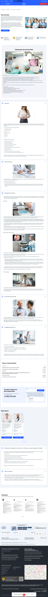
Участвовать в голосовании (10, 579)
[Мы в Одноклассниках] (22, 534)
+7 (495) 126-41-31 (8, 3)
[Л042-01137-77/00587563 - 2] (18, 505)
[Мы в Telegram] (15, 534)
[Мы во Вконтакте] (25, 534)
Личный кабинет (44, 1)
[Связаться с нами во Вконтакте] (5, 534)
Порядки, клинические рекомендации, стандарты (31, 550)
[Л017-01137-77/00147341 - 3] (29, 505)
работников (9, 559)
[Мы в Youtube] (20, 534)
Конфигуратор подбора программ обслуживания (29, 538)
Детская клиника (4, 569)
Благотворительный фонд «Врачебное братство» (16, 567)
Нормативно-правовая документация (29, 549)
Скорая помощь (4, 571)
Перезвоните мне (8, 4)
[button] (4, 4)
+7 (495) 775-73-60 (10, 396)
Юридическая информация (28, 548)
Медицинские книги (4, 572)
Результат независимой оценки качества (11, 580)
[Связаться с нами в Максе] (8, 534)
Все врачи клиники (24, 441)
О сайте (3, 553)
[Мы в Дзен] (17, 534)
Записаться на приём (43, 3)
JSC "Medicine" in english (5, 570)
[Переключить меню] (2, 4)
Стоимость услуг (43, 537)
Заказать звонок (5, 30)
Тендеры (14, 568)
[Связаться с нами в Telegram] (3, 534)
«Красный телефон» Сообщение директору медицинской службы (10, 538)
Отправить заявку (40, 390)
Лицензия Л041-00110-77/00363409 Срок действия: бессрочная (10, 548)
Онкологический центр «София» (6, 566)
